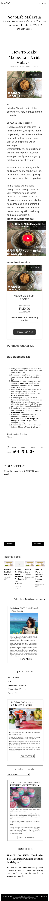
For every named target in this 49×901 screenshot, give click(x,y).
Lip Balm (13, 448)
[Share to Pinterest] (23, 452)
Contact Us (12, 693)
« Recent (9, 543)
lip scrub (22, 448)
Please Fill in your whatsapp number (24, 319)
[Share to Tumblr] (27, 452)
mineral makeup (35, 448)
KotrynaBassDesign (26, 898)
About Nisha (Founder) (17, 689)
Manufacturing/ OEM (17, 685)
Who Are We (13, 677)
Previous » (38, 543)
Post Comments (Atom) (35, 599)
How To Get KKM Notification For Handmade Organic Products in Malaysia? (25, 859)
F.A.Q (10, 681)
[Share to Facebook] (18, 452)
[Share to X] (14, 452)
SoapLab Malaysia (24, 17)
